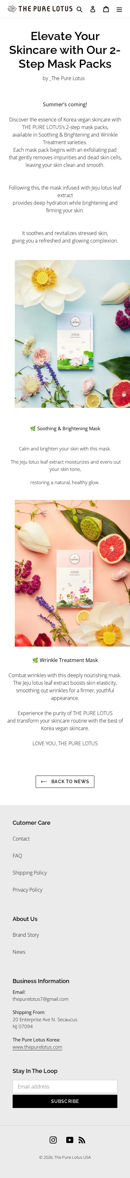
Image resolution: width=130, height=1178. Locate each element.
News (19, 951)
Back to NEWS (69, 781)
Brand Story (26, 934)
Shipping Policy (30, 872)
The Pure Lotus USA (72, 1157)
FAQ (17, 855)
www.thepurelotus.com (37, 1047)
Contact (21, 838)
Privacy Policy (27, 889)
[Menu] (119, 9)
